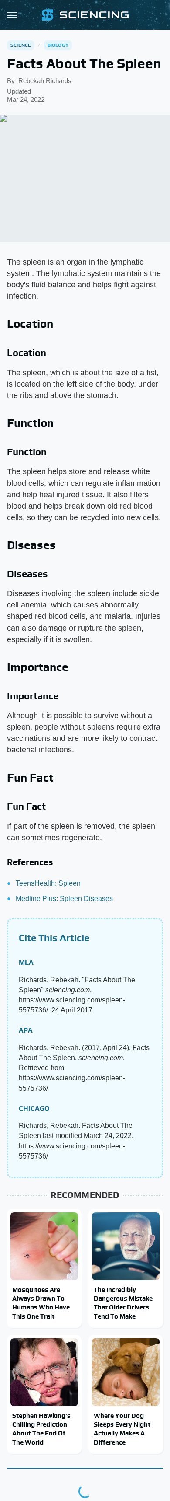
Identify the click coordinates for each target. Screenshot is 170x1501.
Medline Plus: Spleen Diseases (64, 898)
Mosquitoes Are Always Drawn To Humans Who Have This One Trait (41, 1303)
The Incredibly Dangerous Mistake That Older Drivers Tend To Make (123, 1303)
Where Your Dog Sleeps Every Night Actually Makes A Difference (122, 1429)
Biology (58, 45)
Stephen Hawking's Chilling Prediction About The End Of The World (41, 1429)
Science (20, 45)
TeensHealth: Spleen (48, 883)
